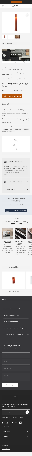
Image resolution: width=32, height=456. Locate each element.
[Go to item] (4, 37)
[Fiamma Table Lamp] (13, 280)
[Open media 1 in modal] (27, 15)
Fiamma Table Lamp (13, 291)
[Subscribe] (27, 412)
